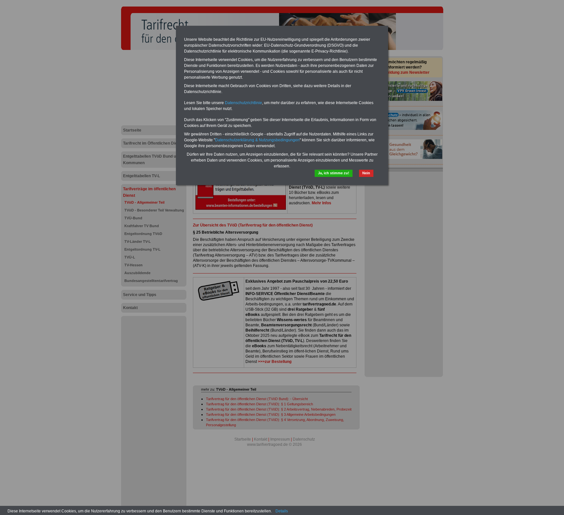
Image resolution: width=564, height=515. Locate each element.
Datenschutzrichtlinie (243, 103)
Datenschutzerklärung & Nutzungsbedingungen (257, 140)
